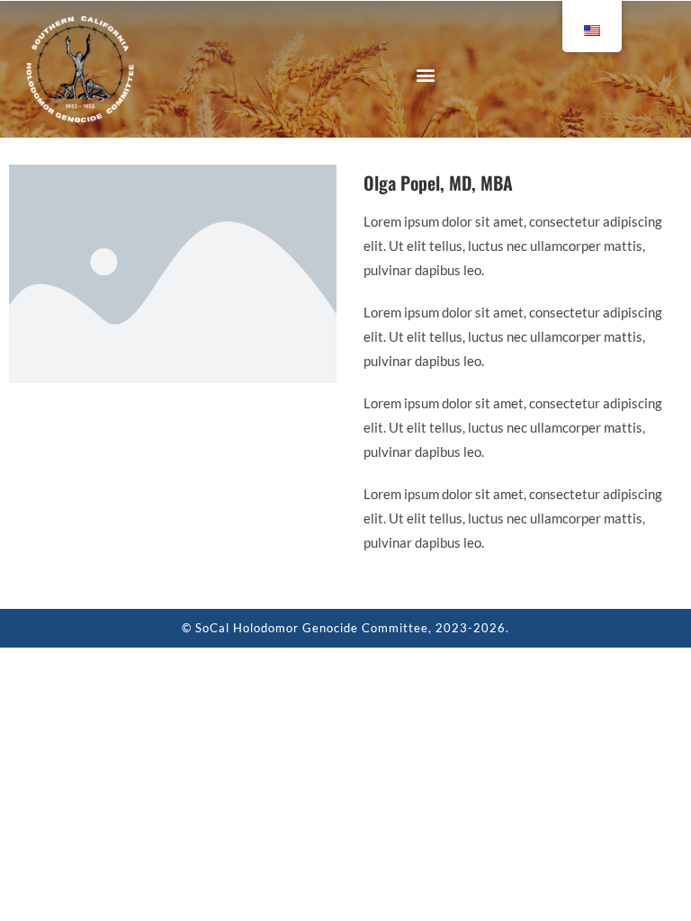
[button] (425, 74)
